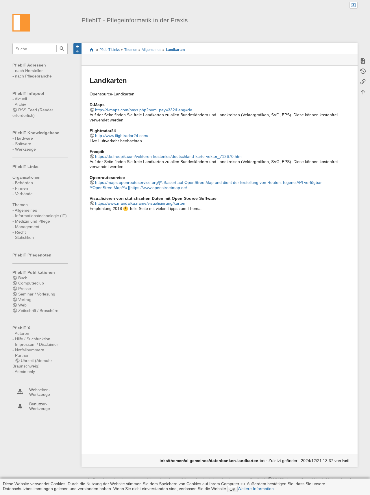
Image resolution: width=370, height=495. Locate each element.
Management (27, 226)
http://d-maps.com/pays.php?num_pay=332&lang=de (143, 110)
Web (22, 305)
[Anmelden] (353, 5)
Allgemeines (26, 210)
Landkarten (175, 50)
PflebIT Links (25, 166)
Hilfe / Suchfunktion (32, 339)
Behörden (24, 182)
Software (23, 143)
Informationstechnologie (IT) (41, 215)
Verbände (24, 193)
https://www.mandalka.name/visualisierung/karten (140, 203)
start (91, 50)
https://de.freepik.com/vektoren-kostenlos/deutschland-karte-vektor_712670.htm (168, 156)
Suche (62, 48)
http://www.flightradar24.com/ (121, 135)
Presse (24, 288)
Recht (20, 232)
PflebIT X (21, 328)
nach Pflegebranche (33, 76)
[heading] (40, 391)
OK (232, 489)
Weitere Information (256, 488)
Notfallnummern (29, 350)
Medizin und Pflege (32, 221)
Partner (22, 355)
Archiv (20, 104)
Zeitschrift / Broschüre (38, 310)
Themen (130, 50)
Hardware (24, 138)
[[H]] (21, 22)
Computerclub (31, 283)
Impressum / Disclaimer (36, 344)
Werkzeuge (25, 149)
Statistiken (24, 237)
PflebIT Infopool (28, 93)
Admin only (25, 371)
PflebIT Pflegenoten (31, 255)
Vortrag (25, 299)
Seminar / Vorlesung (36, 294)
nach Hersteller (29, 70)
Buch (22, 278)
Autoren (22, 333)
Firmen (21, 188)
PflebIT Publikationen (33, 272)
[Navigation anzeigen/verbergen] (77, 48)
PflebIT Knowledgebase (35, 132)
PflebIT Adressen (29, 65)
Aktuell (21, 99)
